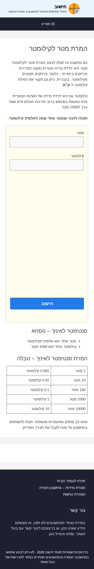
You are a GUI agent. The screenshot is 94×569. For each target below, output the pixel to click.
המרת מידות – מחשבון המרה (62, 488)
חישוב (60, 7)
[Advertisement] (47, 234)
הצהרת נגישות (74, 494)
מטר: (80, 133)
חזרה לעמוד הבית (71, 481)
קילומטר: (77, 156)
